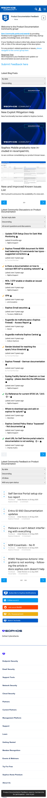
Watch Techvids (14, 620)
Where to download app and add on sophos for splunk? (22, 410)
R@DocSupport (12, 243)
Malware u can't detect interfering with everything (27, 529)
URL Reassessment (15, 614)
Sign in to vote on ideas (4, 492)
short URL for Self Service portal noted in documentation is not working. (24, 440)
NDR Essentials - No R (21, 545)
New (43, 18)
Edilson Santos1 (13, 341)
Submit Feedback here (14, 64)
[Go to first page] (21, 580)
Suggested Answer (3, 249)
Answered (3, 394)
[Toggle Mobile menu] (44, 9)
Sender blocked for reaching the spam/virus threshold (20, 348)
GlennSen (10, 418)
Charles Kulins (12, 448)
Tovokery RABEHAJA (14, 314)
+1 (9, 397)
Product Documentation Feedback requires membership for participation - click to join (23, 793)
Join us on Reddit (15, 607)
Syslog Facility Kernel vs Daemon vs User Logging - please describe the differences (25, 377)
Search (36, 9)
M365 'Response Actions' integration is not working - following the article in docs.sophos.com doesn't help (26, 564)
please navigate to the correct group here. (21, 49)
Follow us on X (13, 600)
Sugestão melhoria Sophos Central (21, 334)
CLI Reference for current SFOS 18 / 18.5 (24, 393)
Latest (13, 240)
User (40, 9)
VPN (7, 295)
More (16, 19)
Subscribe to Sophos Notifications (22, 593)
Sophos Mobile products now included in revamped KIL (20, 149)
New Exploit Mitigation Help (17, 112)
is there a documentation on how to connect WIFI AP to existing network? (23, 267)
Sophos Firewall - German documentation (25, 361)
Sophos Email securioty (16, 307)
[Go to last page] (24, 202)
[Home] (12, 8)
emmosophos (12, 302)
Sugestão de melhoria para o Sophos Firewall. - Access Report (22, 321)
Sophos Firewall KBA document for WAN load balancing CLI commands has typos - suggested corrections (25, 251)
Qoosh (9, 329)
